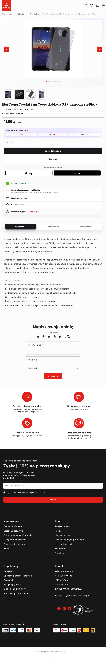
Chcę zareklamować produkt (18, 535)
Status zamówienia (13, 526)
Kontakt (7, 549)
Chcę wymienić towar (14, 544)
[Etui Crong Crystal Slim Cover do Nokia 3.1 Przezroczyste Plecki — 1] (8, 94)
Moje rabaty (61, 549)
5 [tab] (55, 81)
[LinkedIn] (70, 609)
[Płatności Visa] (13, 630)
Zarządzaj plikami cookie (16, 593)
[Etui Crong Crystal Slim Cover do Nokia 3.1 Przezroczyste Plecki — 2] (19, 94)
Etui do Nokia (35, 14)
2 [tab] (48, 81)
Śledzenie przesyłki (13, 531)
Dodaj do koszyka (53, 151)
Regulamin (9, 580)
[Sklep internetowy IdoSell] (53, 656)
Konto (58, 521)
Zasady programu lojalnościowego (72, 595)
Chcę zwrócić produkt (15, 540)
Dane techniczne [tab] (53, 227)
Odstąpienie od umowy (15, 589)
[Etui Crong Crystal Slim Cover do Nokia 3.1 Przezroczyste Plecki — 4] (42, 94)
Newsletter (60, 553)
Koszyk (58, 531)
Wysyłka (8, 571)
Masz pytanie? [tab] (85, 227)
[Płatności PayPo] (37, 630)
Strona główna (8, 14)
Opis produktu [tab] (20, 227)
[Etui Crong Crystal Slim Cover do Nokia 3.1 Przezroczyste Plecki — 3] (30, 94)
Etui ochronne (22, 14)
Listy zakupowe (62, 535)
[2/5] (43, 336)
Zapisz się (53, 500)
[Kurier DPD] (64, 630)
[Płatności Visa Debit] (21, 630)
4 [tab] (53, 81)
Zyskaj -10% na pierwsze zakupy (36, 465)
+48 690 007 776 (63, 576)
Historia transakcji (63, 544)
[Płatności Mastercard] (29, 630)
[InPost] (72, 630)
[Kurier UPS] (93, 630)
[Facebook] (59, 609)
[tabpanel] (53, 49)
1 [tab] (46, 81)
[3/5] (49, 336)
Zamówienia (11, 521)
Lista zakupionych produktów (69, 540)
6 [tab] (57, 81)
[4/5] (54, 336)
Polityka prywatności (14, 584)
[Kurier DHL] (86, 630)
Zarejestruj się (62, 526)
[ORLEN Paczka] (79, 630)
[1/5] (38, 336)
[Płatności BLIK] (5, 630)
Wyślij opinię (53, 376)
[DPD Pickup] (56, 630)
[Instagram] (64, 609)
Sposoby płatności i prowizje (18, 576)
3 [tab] (50, 81)
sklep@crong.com (64, 571)
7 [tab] (59, 81)
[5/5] (60, 336)
